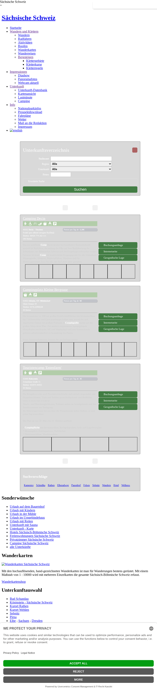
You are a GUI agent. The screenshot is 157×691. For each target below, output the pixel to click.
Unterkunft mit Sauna (24, 525)
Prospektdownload (30, 112)
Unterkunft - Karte (22, 528)
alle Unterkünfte (20, 547)
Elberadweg (63, 485)
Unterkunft (17, 86)
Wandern (24, 35)
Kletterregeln (34, 68)
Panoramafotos (27, 79)
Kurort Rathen (19, 606)
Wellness (125, 485)
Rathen (51, 485)
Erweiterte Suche (36, 181)
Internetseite (110, 251)
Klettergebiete (35, 60)
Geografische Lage (114, 257)
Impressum (25, 126)
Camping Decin (34, 218)
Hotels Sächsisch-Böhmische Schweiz (34, 532)
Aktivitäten (25, 42)
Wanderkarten (27, 49)
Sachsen (23, 620)
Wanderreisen (27, 53)
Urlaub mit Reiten (21, 521)
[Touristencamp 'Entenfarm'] (118, 379)
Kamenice (29, 485)
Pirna (13, 617)
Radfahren (24, 38)
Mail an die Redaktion (32, 123)
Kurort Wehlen (19, 609)
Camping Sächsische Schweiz (29, 543)
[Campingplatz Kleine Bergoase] (118, 301)
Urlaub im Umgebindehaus (27, 517)
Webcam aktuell (28, 82)
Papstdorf (76, 485)
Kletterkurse (34, 64)
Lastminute (25, 97)
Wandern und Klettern (24, 31)
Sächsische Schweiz (28, 17)
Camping (24, 101)
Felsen (86, 485)
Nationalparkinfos (29, 108)
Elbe (13, 620)
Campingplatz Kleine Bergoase (45, 290)
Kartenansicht (27, 93)
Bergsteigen (25, 57)
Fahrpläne (24, 115)
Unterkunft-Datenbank (32, 90)
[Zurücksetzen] (134, 150)
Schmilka (40, 485)
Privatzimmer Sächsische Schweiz (32, 539)
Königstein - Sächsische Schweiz (31, 602)
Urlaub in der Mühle (23, 514)
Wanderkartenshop (14, 581)
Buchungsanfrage (113, 245)
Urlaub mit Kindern (22, 510)
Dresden (37, 620)
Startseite (15, 28)
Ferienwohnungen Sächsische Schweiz (35, 536)
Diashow (24, 75)
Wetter (22, 119)
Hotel (116, 485)
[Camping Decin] (118, 230)
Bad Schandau (19, 598)
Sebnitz (96, 485)
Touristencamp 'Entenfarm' (42, 368)
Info (12, 104)
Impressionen (18, 71)
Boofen (23, 46)
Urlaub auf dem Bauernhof (27, 506)
